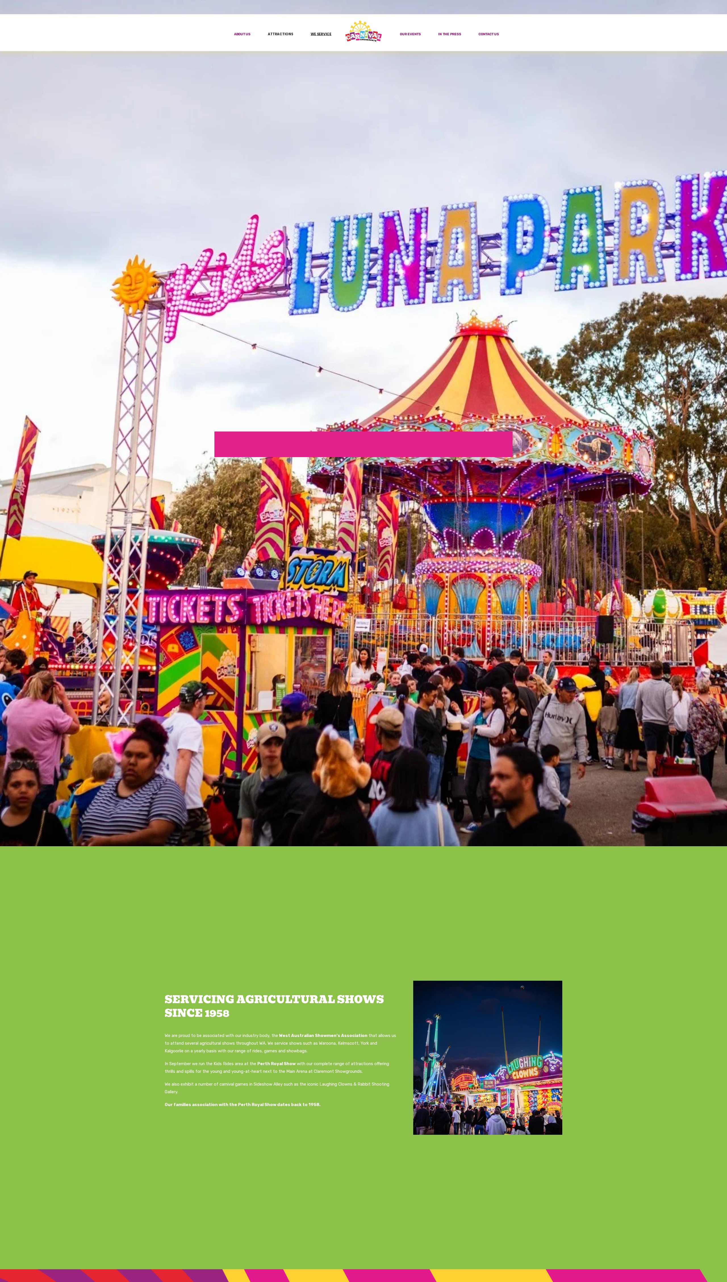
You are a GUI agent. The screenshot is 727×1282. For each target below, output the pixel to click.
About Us (242, 34)
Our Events (410, 34)
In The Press (449, 34)
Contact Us (489, 34)
